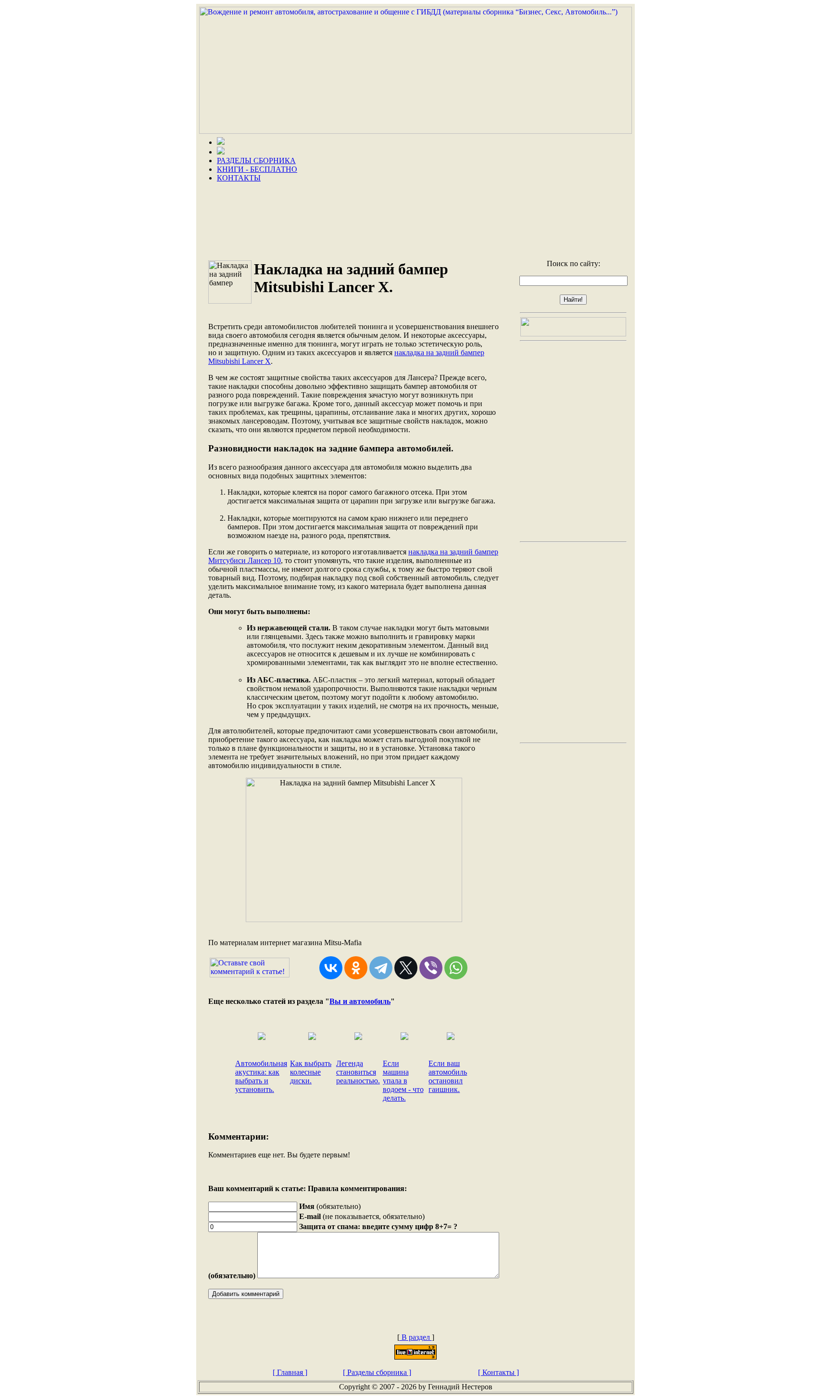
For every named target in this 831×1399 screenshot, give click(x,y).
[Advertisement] (415, 217)
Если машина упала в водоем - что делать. (403, 1080)
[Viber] (430, 967)
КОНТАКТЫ (239, 178)
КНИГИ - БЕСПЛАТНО (257, 169)
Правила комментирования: (357, 1188)
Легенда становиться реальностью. (358, 1072)
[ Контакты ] (498, 1372)
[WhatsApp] (455, 967)
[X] (405, 967)
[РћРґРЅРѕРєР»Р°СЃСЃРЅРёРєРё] (355, 967)
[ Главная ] (290, 1372)
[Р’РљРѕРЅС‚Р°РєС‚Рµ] (330, 967)
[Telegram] (380, 967)
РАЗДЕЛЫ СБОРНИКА (256, 160)
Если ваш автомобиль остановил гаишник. (447, 1076)
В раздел (416, 1337)
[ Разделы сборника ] (377, 1372)
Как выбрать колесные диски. (310, 1072)
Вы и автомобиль (359, 1001)
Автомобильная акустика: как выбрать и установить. (261, 1076)
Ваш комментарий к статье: (257, 1188)
